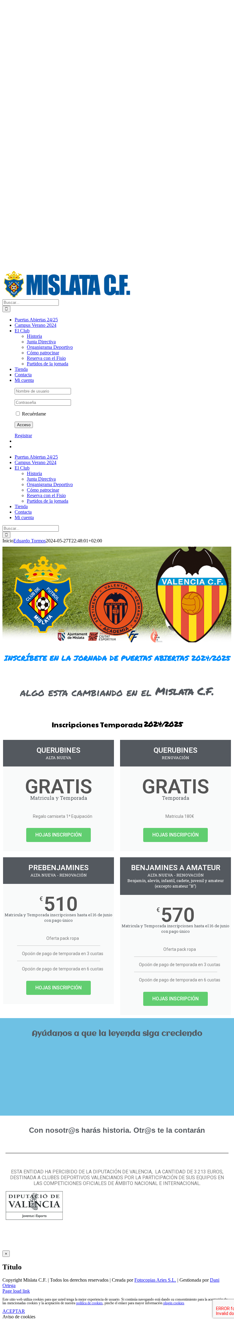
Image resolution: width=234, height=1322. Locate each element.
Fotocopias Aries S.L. (155, 1280)
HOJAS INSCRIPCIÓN (58, 835)
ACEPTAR (13, 1311)
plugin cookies (173, 1303)
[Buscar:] (30, 302)
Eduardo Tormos (29, 540)
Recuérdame (33, 413)
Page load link (16, 1291)
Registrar (23, 435)
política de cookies (89, 1303)
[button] (117, 1048)
